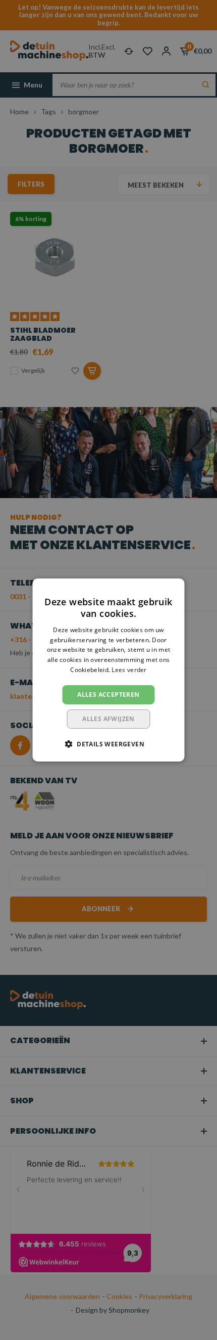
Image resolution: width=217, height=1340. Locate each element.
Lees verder (129, 669)
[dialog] (108, 670)
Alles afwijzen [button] (108, 718)
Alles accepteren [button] (108, 694)
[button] (108, 744)
